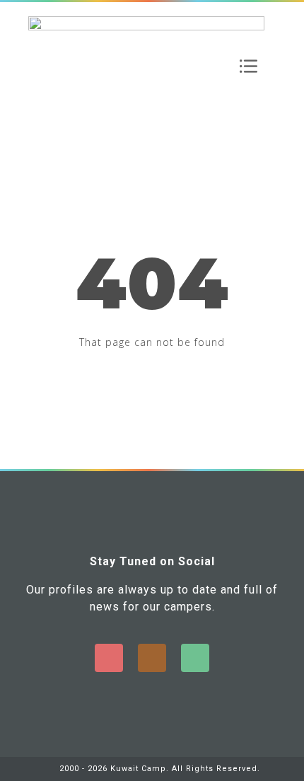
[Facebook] (109, 658)
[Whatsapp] (195, 658)
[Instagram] (152, 658)
